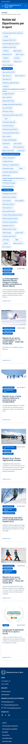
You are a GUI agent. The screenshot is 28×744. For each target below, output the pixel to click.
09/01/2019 (21, 625)
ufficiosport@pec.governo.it (11, 705)
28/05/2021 (21, 268)
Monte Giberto (7, 271)
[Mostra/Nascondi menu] (2, 6)
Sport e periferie (7, 269)
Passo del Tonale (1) (8, 506)
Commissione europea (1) (9, 447)
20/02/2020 (21, 328)
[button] (7, 741)
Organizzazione (5, 694)
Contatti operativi (6, 691)
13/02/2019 (21, 566)
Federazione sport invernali (8, 509)
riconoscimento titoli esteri (8, 390)
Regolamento (7, 451)
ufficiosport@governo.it (7, 702)
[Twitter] (6, 715)
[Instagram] (9, 715)
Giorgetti (6, 625)
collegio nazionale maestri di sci (8, 571)
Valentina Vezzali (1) (8, 274)
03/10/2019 (21, 387)
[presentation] (26, 6)
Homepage (4, 12)
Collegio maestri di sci (9, 331)
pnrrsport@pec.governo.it (14, 708)
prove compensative (8, 387)
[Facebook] (2, 715)
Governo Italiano (5, 1)
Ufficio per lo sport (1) (9, 328)
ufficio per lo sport (8, 454)
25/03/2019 (21, 506)
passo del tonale (8, 333)
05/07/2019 (21, 447)
